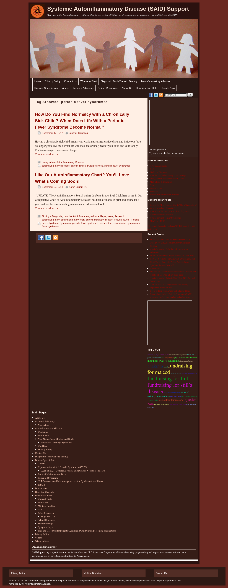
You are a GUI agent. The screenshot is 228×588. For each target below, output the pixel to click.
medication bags (153, 354)
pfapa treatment (179, 357)
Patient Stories (156, 188)
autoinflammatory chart (73, 219)
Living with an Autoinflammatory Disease (63, 162)
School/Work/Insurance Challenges (165, 194)
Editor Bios (43, 435)
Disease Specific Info (46, 88)
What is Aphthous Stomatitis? (162, 208)
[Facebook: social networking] (151, 94)
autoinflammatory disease (99, 219)
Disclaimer (43, 431)
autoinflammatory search (178, 354)
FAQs (152, 168)
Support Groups (45, 523)
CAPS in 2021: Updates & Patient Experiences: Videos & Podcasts (73, 470)
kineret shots (164, 354)
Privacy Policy (52, 81)
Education (43, 502)
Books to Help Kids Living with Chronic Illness (170, 290)
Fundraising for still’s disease (169, 388)
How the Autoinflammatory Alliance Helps (85, 216)
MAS (162, 357)
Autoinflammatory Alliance (155, 81)
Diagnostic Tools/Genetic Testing (118, 81)
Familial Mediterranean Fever (52, 474)
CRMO (41, 463)
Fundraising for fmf (167, 378)
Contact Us (70, 81)
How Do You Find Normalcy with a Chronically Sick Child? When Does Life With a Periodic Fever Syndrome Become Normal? (82, 120)
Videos (65, 88)
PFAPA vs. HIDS (157, 220)
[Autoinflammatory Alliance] (37, 11)
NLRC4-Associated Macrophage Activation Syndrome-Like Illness (70, 481)
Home (37, 81)
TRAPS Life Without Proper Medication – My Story (172, 255)
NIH (40, 509)
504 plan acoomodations (172, 392)
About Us (127, 88)
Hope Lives (155, 268)
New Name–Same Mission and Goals (56, 439)
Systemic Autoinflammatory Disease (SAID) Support (118, 9)
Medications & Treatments (161, 181)
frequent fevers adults (161, 404)
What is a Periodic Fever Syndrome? (165, 217)
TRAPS (41, 484)
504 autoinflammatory (171, 400)
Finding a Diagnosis (52, 216)
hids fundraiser (175, 396)
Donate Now (168, 88)
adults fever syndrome (189, 373)
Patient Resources (107, 88)
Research (119, 216)
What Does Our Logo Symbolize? (57, 442)
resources (175, 373)
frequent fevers (121, 219)
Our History (44, 445)
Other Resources (46, 513)
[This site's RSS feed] (161, 94)
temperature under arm (178, 404)
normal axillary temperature (168, 394)
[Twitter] (156, 94)
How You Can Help (146, 88)
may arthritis (169, 357)
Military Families (46, 505)
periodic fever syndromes (117, 165)
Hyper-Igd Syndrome (48, 477)
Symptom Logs (45, 527)
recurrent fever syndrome (113, 223)
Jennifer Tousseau (78, 133)
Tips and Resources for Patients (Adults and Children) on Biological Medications (77, 530)
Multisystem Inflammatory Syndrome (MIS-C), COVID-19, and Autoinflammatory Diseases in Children (170, 242)
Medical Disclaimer (93, 573)
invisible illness (95, 165)
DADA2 (166, 367)
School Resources (46, 520)
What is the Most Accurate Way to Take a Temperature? (173, 204)
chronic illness (78, 165)
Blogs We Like (48, 516)
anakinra (155, 366)
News (110, 216)
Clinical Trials (45, 498)
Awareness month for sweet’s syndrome (172, 359)
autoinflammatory (50, 219)
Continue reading (46, 154)
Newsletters (43, 424)
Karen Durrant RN (78, 187)
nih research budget (186, 361)
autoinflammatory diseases (56, 165)
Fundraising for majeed (169, 368)
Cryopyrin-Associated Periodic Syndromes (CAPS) (62, 467)
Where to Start (88, 81)
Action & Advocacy (83, 88)
